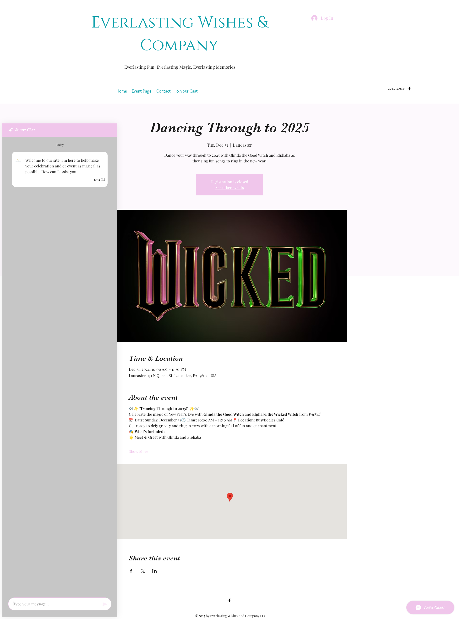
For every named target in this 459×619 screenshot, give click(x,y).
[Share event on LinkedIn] (154, 571)
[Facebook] (229, 600)
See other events (229, 187)
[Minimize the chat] (107, 130)
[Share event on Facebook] (131, 571)
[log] (59, 366)
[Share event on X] (143, 571)
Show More (138, 451)
